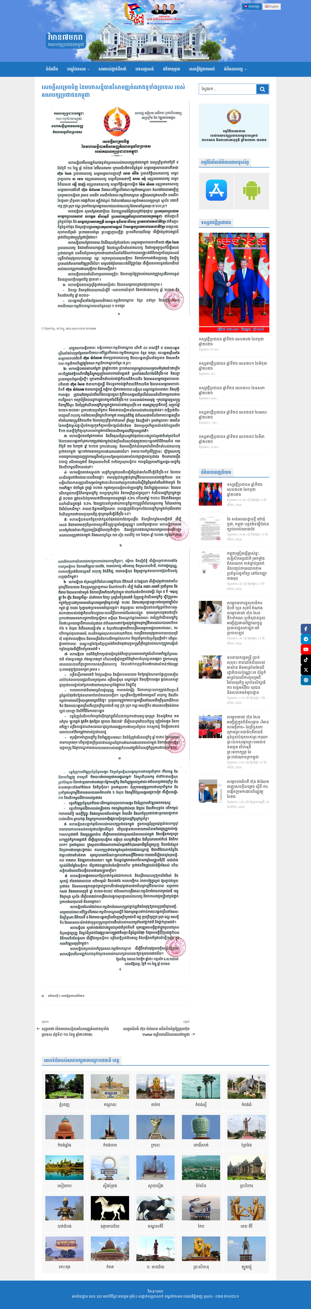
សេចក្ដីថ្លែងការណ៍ (202, 69)
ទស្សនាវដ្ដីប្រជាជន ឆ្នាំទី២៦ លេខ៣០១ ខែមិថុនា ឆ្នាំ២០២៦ (233, 366)
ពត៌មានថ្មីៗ (54, 996)
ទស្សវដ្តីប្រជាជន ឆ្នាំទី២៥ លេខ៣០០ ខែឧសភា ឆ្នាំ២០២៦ (232, 391)
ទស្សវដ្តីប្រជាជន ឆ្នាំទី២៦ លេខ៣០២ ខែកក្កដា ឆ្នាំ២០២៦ (231, 342)
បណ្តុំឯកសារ (76, 69)
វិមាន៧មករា (65, 37)
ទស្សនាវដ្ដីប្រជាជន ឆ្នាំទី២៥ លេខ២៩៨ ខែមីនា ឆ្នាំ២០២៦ (232, 440)
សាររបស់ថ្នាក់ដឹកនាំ (112, 69)
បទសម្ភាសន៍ (144, 69)
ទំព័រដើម (52, 69)
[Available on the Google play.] (251, 190)
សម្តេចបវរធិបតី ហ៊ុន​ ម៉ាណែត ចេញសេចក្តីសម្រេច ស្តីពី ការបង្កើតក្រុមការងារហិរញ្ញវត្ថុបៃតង (248, 789)
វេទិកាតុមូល (171, 69)
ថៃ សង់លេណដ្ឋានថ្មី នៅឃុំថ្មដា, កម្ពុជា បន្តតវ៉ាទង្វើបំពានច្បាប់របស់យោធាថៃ (248, 524)
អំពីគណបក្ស (233, 69)
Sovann (91, 329)
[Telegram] (306, 639)
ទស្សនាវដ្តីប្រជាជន (216, 223)
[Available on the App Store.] (216, 190)
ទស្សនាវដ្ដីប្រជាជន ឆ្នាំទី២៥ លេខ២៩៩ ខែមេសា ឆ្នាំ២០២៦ (233, 415)
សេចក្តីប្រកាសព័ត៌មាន (72, 996)
